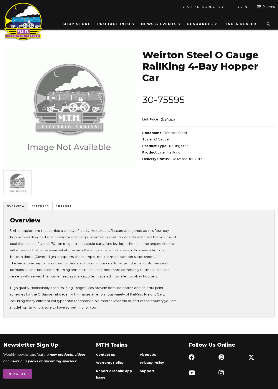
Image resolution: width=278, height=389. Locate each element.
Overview (16, 206)
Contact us (105, 354)
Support (64, 206)
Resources (200, 24)
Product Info (114, 24)
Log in (241, 6)
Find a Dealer (239, 24)
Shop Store (77, 24)
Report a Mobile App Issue (114, 374)
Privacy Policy (152, 363)
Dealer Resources (201, 6)
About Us (148, 354)
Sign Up (17, 374)
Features (40, 206)
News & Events (159, 24)
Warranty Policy (110, 363)
